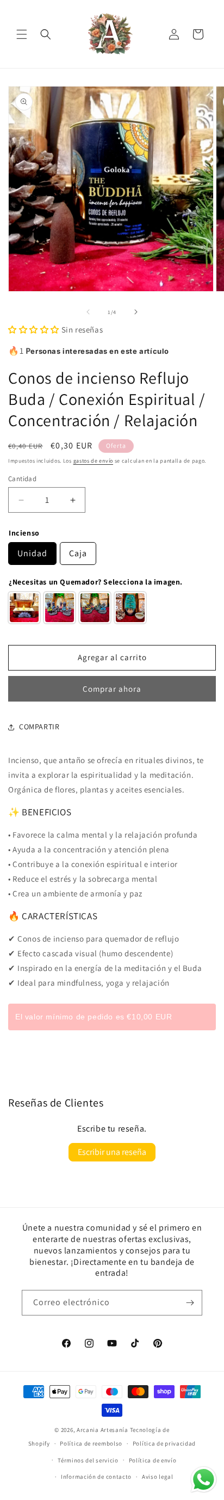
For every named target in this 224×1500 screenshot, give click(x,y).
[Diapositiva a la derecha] (136, 312)
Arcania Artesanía (102, 1430)
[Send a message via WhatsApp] (204, 1480)
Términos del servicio (88, 1460)
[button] (22, 34)
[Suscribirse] (190, 1302)
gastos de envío (93, 460)
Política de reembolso (91, 1443)
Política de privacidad (164, 1443)
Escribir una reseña (112, 1152)
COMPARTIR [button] (39, 726)
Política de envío (153, 1460)
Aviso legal (157, 1476)
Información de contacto (96, 1476)
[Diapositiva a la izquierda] (88, 312)
